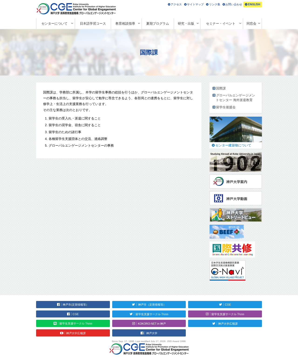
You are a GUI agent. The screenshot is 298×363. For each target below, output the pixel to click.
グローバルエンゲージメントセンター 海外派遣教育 (235, 97)
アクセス (176, 4)
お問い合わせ (233, 4)
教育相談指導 (125, 23)
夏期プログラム (157, 23)
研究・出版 (186, 23)
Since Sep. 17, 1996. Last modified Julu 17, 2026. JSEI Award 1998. (149, 341)
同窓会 (251, 23)
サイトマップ (195, 4)
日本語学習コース (93, 23)
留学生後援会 (226, 107)
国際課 (221, 88)
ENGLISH (254, 4)
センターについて (54, 23)
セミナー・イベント (220, 23)
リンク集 (214, 4)
